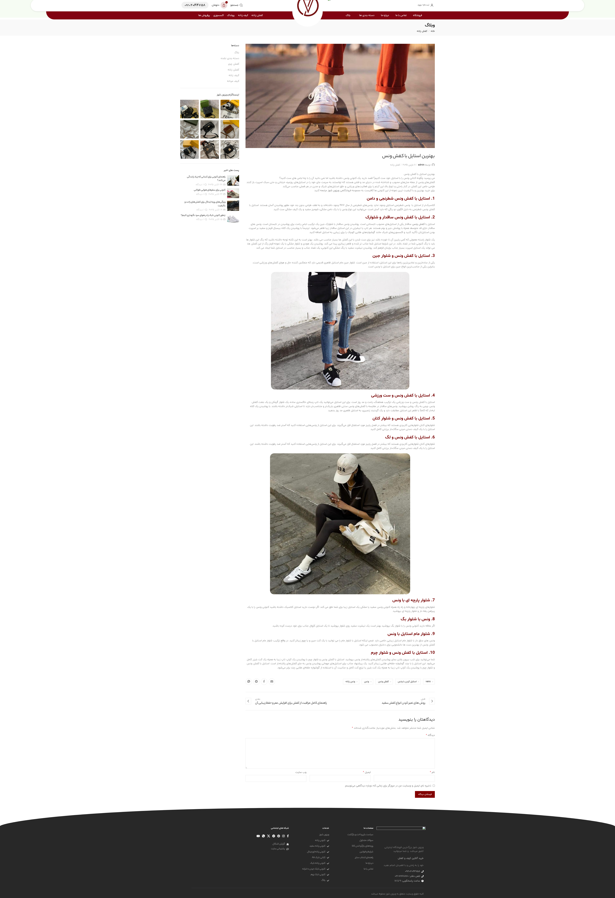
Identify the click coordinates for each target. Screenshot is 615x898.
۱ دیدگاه (200, 184)
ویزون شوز (333, 190)
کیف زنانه (234, 75)
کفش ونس (418, 224)
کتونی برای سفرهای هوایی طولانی (210, 190)
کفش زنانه (422, 31)
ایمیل (367, 772)
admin (421, 165)
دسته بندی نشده (230, 58)
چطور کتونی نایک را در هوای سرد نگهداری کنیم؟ (203, 215)
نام (432, 772)
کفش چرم (233, 64)
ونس (366, 681)
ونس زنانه (350, 681)
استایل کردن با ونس (407, 681)
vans (428, 681)
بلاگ (236, 53)
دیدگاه (430, 735)
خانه (433, 31)
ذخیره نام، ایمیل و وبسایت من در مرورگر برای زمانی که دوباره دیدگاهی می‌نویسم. (388, 785)
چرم (304, 640)
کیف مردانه (233, 81)
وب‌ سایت (300, 772)
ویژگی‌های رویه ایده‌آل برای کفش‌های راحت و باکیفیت (205, 204)
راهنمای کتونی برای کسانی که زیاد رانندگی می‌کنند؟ (206, 178)
